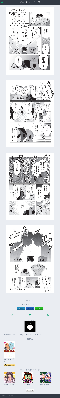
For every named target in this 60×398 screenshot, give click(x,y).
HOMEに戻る (30, 390)
